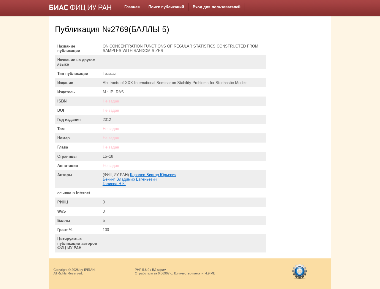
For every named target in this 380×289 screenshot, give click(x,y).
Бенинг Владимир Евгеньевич (130, 179)
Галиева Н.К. (114, 183)
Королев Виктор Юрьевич (153, 175)
